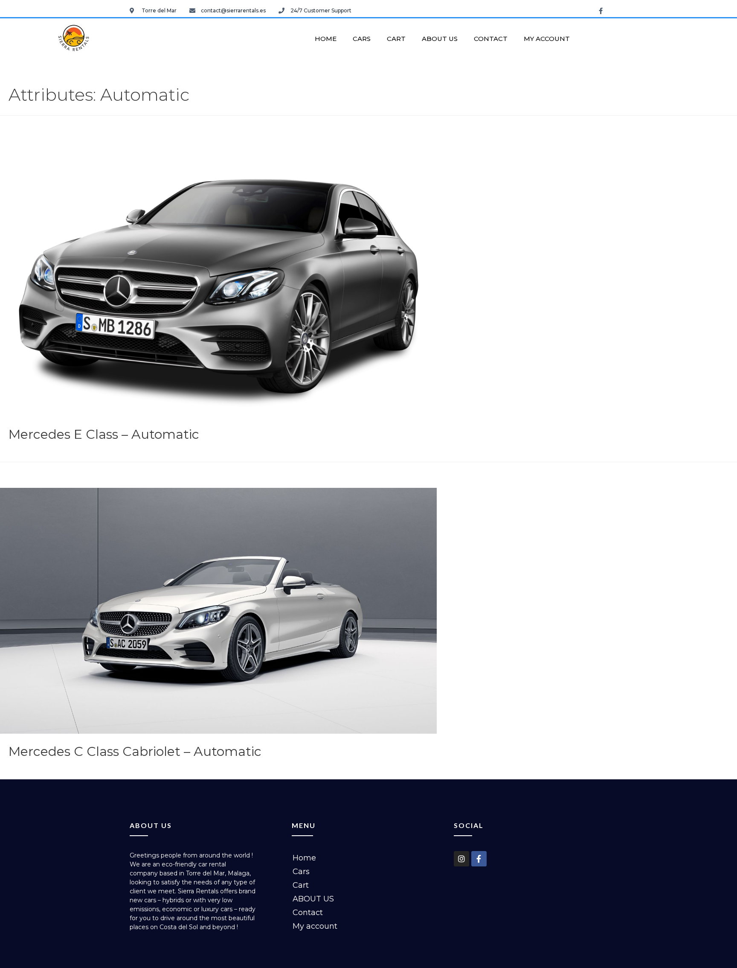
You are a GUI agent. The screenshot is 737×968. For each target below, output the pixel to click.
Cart (396, 39)
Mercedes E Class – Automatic (104, 434)
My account (547, 39)
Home (326, 39)
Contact (491, 39)
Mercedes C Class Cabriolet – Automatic (135, 751)
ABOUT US (440, 39)
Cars (362, 39)
